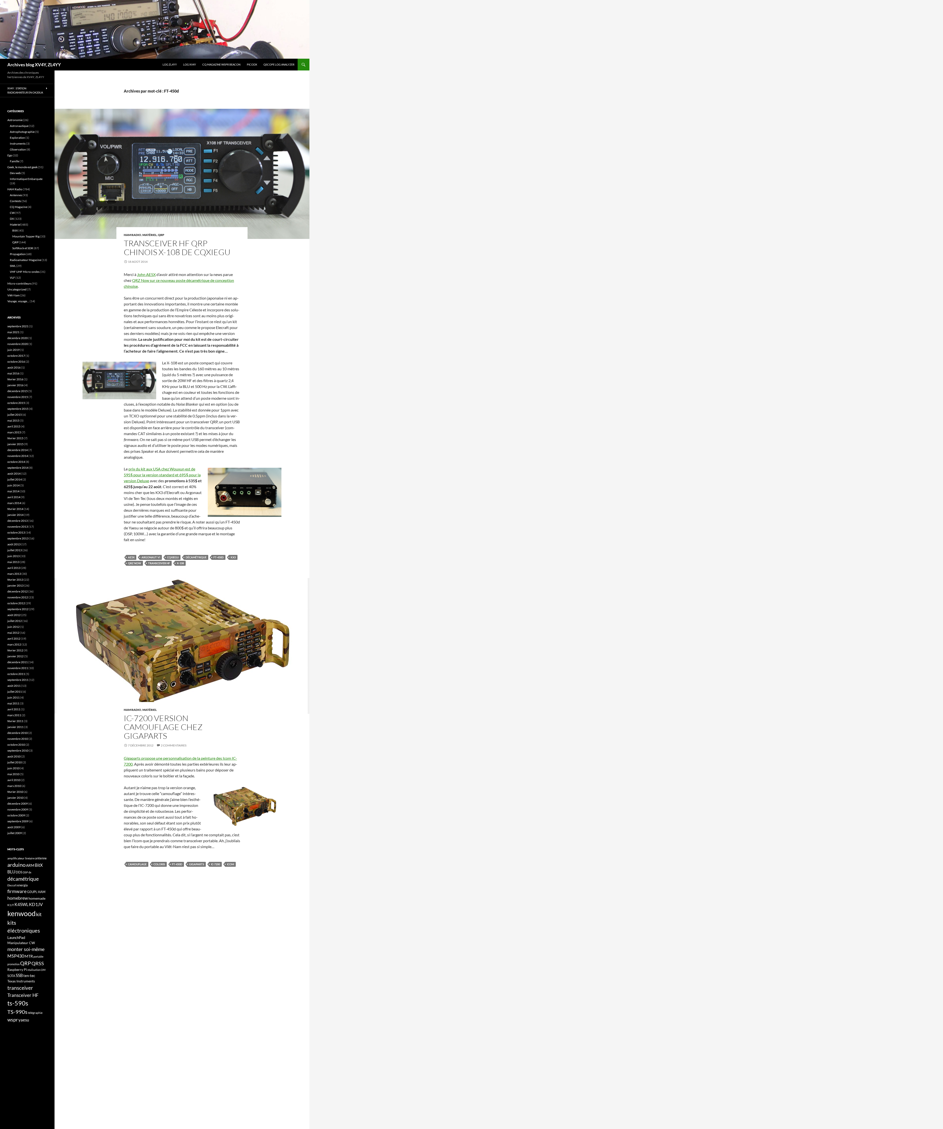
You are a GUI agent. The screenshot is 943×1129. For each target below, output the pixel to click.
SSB (19, 975)
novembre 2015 (17, 397)
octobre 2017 (16, 356)
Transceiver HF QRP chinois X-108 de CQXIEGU (177, 247)
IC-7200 (215, 864)
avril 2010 (13, 780)
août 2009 (14, 827)
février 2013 (15, 579)
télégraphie (35, 1013)
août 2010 (14, 756)
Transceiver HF (159, 563)
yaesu (23, 1019)
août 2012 (14, 615)
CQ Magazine (18, 207)
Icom (230, 864)
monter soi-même (25, 949)
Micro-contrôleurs (19, 283)
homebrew (17, 898)
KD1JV (36, 904)
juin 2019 (13, 350)
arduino (16, 864)
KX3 (233, 557)
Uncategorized (17, 289)
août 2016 (14, 367)
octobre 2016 (16, 361)
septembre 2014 (17, 467)
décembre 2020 (17, 338)
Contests (15, 201)
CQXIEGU (173, 557)
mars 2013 (14, 574)
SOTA (11, 976)
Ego (9, 155)
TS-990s (17, 1012)
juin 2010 (13, 768)
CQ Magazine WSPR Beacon (221, 64)
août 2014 (14, 473)
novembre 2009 (17, 809)
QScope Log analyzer (278, 64)
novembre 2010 (17, 739)
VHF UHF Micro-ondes (25, 272)
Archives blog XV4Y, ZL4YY (34, 64)
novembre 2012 (17, 597)
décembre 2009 (17, 803)
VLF (12, 277)
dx (29, 872)
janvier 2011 (15, 727)
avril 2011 (13, 709)
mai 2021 (13, 332)
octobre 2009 (16, 815)
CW (12, 213)
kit (39, 914)
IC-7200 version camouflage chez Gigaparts (163, 727)
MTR (29, 956)
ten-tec (29, 975)
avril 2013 (13, 568)
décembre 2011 (17, 662)
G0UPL (32, 892)
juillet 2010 (14, 762)
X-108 (180, 563)
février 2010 (15, 792)
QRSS (37, 963)
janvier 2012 (15, 656)
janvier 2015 (15, 444)
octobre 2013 (16, 532)
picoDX (252, 64)
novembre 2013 (17, 526)
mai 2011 (13, 703)
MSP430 (15, 956)
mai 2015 (13, 420)
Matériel (149, 235)
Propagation (18, 254)
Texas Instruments (21, 981)
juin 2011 (13, 697)
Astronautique (19, 126)
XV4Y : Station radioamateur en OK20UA (25, 90)
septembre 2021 (17, 326)
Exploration (17, 137)
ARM (30, 865)
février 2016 (15, 379)
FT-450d (218, 557)
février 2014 (15, 509)
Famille (14, 161)
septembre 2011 (17, 680)
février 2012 (15, 650)
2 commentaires (173, 745)
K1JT (10, 905)
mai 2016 (13, 373)
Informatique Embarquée (26, 179)
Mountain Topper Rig (26, 236)
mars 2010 (14, 786)
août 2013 (14, 544)
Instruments (18, 143)
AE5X (131, 557)
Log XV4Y (189, 64)
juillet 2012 (14, 621)
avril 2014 (13, 497)
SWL (13, 266)
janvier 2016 (15, 385)
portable (38, 956)
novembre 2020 (17, 344)
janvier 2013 (15, 585)
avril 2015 (13, 426)
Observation (18, 149)
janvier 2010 (15, 797)
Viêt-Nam (13, 295)
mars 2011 (14, 715)
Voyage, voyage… (18, 301)
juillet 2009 (14, 833)
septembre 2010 (17, 750)
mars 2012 (14, 644)
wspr (12, 1019)
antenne (41, 858)
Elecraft (12, 885)
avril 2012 (13, 638)
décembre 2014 (17, 450)
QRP (161, 235)
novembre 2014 (17, 456)
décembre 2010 (17, 733)
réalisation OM (36, 969)
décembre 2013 (17, 521)
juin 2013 (13, 556)
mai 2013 (13, 562)
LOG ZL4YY (170, 64)
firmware (17, 891)
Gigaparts (196, 864)
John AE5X (146, 274)
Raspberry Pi (17, 969)
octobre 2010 (16, 744)
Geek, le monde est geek (22, 167)
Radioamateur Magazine (25, 260)
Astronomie (15, 120)
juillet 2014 (14, 479)
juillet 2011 (14, 691)
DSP (25, 872)
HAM (41, 892)
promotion (13, 964)
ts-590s (17, 1003)
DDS (19, 872)
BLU (11, 871)
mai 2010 (13, 774)
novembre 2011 (17, 668)
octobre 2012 (16, 603)
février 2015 (15, 438)
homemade (36, 898)
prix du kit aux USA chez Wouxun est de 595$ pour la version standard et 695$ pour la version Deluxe (162, 475)
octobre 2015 (16, 403)
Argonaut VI (150, 557)
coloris (159, 864)
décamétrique (196, 557)
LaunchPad (16, 937)
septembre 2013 (17, 538)
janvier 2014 (15, 515)
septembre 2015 (17, 409)
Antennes (16, 195)
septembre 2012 (17, 609)
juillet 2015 (14, 414)
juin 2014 (13, 485)
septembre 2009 (17, 821)
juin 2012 (13, 627)
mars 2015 (14, 432)
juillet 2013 (14, 550)
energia (22, 885)
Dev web (15, 173)
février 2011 (15, 721)
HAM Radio (132, 235)
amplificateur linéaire (21, 858)
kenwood (21, 913)
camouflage (137, 864)
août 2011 (14, 686)
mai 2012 (13, 632)
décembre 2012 (17, 591)
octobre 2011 (16, 674)
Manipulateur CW (21, 943)
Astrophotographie (22, 132)
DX (12, 218)
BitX (15, 230)
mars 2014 (14, 503)
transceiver (20, 988)
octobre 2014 (16, 462)
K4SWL (21, 904)
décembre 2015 (17, 391)
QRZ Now (134, 563)
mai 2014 (13, 491)
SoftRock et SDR (22, 248)
